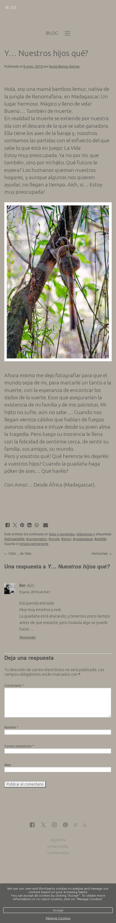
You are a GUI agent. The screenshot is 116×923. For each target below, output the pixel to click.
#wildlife (100, 538)
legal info (58, 840)
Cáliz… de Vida (17, 553)
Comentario (14, 685)
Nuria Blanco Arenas (64, 66)
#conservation (36, 538)
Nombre (11, 727)
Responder (27, 637)
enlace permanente (34, 543)
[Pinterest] (65, 825)
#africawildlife (14, 538)
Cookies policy (58, 853)
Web (7, 764)
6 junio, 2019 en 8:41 (34, 591)
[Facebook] (32, 825)
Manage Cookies (58, 918)
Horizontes (102, 553)
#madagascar (83, 538)
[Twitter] (43, 825)
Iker (22, 585)
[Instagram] (54, 825)
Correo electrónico (19, 746)
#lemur (66, 538)
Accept (58, 910)
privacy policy (58, 846)
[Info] (75, 825)
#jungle (54, 538)
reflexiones (84, 534)
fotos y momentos (62, 534)
